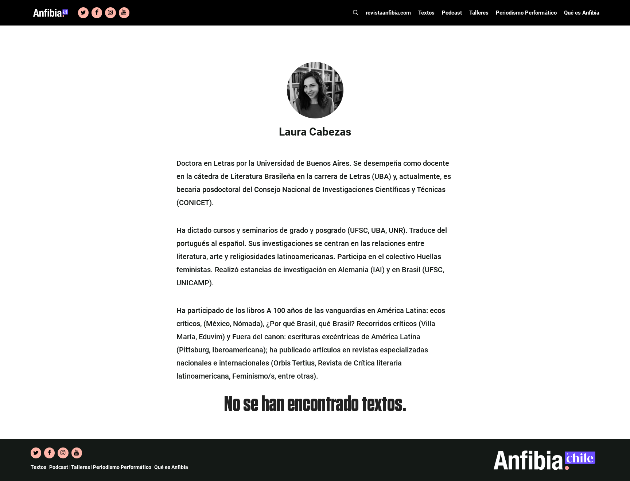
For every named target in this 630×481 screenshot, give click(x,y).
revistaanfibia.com (388, 12)
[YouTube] (124, 12)
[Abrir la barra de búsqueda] (355, 13)
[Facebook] (97, 12)
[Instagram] (110, 12)
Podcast (452, 12)
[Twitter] (83, 12)
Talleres (479, 12)
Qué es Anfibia (581, 12)
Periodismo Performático (526, 12)
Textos (426, 12)
